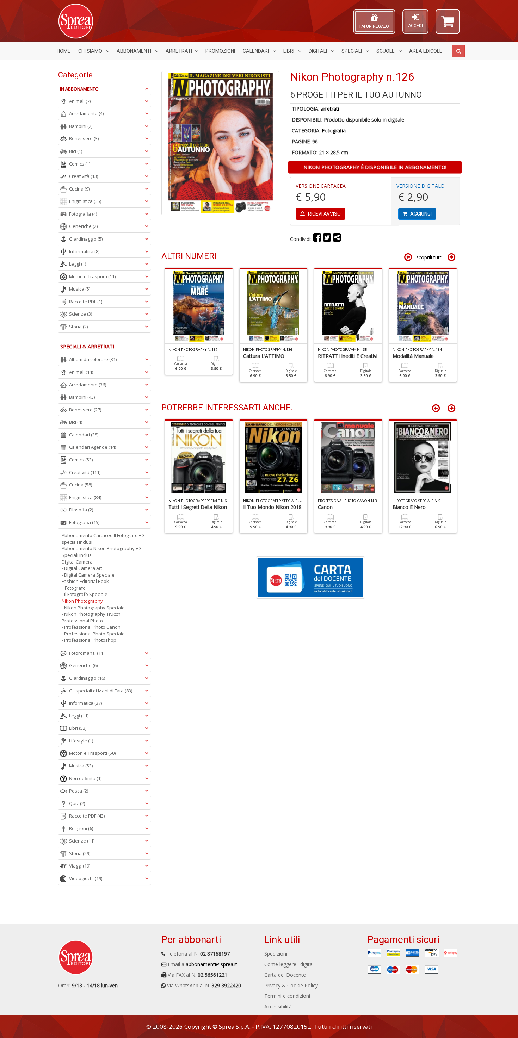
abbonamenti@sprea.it (211, 964)
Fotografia (334, 130)
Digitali (318, 51)
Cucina (79, 189)
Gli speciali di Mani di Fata (100, 691)
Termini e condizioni (287, 996)
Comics (79, 164)
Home (63, 51)
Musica (79, 289)
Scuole (386, 51)
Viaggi (79, 866)
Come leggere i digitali (289, 964)
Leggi (77, 264)
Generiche (83, 226)
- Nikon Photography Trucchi (92, 614)
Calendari (256, 51)
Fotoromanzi (86, 653)
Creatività (83, 176)
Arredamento (86, 113)
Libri (289, 51)
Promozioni (220, 51)
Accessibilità (278, 1006)
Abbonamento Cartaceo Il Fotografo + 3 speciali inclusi (103, 538)
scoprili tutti (429, 257)
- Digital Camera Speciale (88, 575)
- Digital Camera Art (82, 568)
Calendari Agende (92, 447)
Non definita (85, 778)
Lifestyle (81, 741)
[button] (448, 24)
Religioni (81, 828)
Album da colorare (93, 359)
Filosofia (81, 509)
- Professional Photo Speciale (93, 633)
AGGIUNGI (420, 214)
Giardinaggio (86, 239)
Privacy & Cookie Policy (291, 985)
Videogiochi (85, 878)
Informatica (84, 251)
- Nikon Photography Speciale (93, 607)
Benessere (84, 138)
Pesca (78, 791)
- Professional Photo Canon (91, 627)
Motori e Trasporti (92, 276)
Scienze (80, 314)
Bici (75, 151)
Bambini (80, 126)
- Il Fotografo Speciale (84, 594)
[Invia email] (337, 239)
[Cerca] (458, 51)
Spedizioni (275, 953)
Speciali (352, 51)
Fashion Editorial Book (85, 581)
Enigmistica (85, 201)
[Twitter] (327, 239)
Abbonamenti (134, 51)
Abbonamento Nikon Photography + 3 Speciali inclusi (102, 551)
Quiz (77, 803)
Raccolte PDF (85, 301)
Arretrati (179, 51)
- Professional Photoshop (89, 640)
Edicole (425, 51)
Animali (80, 101)
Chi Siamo (90, 51)
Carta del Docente (285, 974)
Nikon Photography (82, 601)
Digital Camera (77, 562)
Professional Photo (82, 620)
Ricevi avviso (324, 214)
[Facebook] (317, 239)
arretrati (330, 108)
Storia (78, 326)
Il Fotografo (74, 588)
